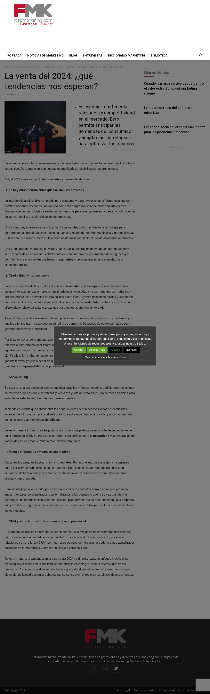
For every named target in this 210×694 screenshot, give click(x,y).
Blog (73, 55)
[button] (200, 55)
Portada (14, 55)
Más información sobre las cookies (105, 357)
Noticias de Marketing (45, 55)
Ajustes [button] (115, 349)
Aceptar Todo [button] (97, 349)
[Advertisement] (79, 39)
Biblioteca (159, 55)
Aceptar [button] (78, 349)
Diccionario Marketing (126, 55)
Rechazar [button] (131, 349)
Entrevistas (92, 55)
